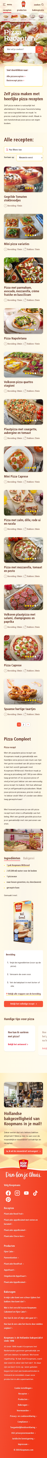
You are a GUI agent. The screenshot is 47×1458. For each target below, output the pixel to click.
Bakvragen (23, 1405)
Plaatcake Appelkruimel (14, 1282)
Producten (21, 10)
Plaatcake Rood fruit (13, 1214)
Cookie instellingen (22, 1388)
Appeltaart (9, 1270)
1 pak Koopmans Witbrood (18, 865)
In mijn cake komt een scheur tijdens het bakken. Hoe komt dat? (22, 1300)
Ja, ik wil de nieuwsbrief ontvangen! (22, 1151)
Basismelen (32, 20)
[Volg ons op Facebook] (8, 1195)
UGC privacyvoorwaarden (22, 1433)
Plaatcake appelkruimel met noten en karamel (21, 1222)
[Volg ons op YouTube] (26, 1195)
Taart (14, 20)
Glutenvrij (41, 20)
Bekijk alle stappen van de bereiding (24, 994)
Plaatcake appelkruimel (14, 1230)
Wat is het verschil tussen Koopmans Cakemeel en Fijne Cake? (20, 1310)
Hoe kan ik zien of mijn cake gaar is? (20, 1318)
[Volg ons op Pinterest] (8, 1201)
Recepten (7, 10)
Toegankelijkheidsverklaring (23, 1428)
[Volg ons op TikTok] (35, 1195)
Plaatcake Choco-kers (14, 1236)
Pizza (5, 20)
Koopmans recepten (17, 24)
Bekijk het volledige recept (22, 1004)
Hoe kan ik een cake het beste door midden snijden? (23, 1326)
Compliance (23, 1422)
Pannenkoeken (11, 1258)
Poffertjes (23, 20)
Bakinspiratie (38, 10)
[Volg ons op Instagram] (17, 1195)
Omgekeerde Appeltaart (15, 1276)
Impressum (23, 1444)
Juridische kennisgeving (23, 1439)
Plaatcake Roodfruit (13, 1264)
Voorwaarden (23, 1411)
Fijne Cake (8, 1252)
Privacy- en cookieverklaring (23, 1416)
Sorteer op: (9, 157)
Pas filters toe (15, 150)
